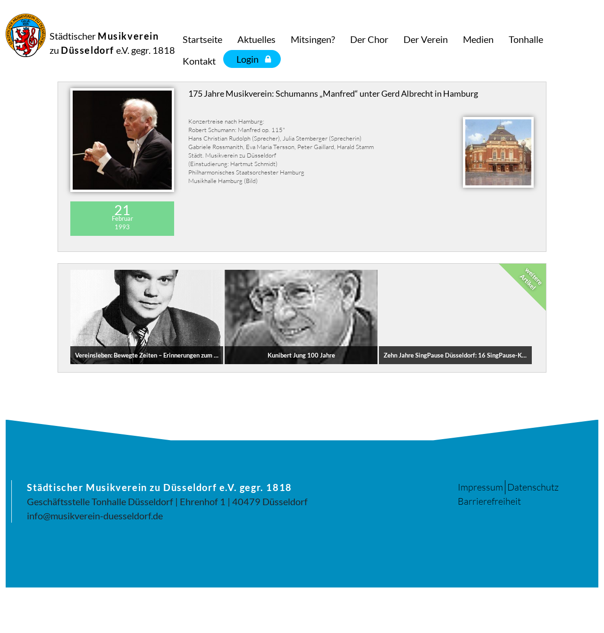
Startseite (202, 39)
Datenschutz (533, 487)
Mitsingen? (313, 39)
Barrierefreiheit (489, 501)
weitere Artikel (531, 278)
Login (247, 59)
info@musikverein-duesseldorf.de (95, 515)
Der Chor (369, 39)
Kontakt (199, 61)
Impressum (480, 487)
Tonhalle (526, 39)
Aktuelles (256, 39)
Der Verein (425, 39)
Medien (478, 39)
